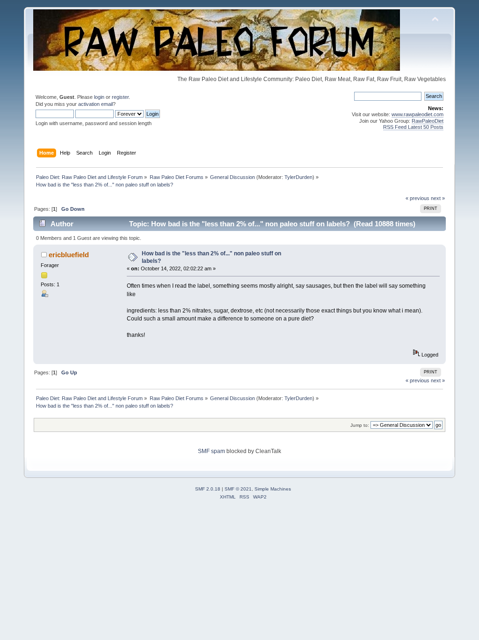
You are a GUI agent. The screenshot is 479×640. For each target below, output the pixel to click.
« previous (417, 198)
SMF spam (211, 451)
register (120, 97)
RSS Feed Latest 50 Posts (413, 127)
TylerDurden (298, 177)
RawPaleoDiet (427, 121)
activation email (95, 104)
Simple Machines (272, 488)
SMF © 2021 (238, 488)
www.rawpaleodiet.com (417, 114)
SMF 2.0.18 (207, 488)
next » (438, 198)
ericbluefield (69, 255)
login (99, 97)
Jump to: (359, 425)
